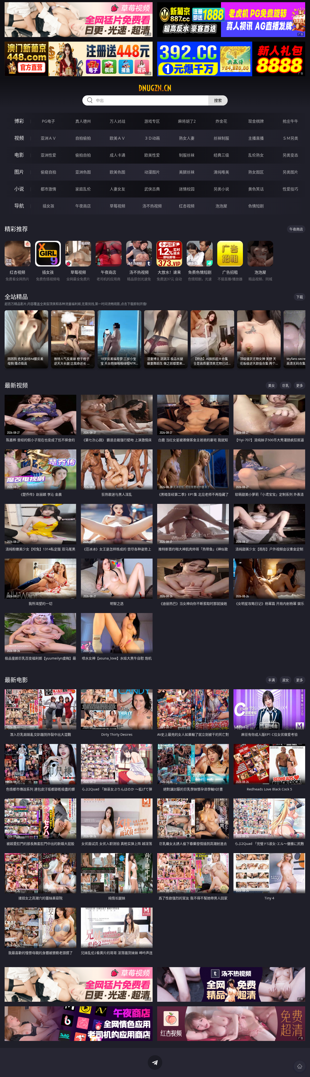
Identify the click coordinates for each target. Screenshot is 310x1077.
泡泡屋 (221, 206)
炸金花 (221, 121)
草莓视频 (117, 206)
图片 (19, 172)
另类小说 (221, 189)
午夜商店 (83, 206)
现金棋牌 (256, 121)
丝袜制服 (221, 138)
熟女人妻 (186, 138)
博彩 (19, 121)
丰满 (271, 680)
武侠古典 (152, 189)
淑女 (285, 680)
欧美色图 (117, 172)
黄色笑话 (256, 189)
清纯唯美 (221, 172)
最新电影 (16, 680)
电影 (19, 155)
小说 (19, 189)
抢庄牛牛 (290, 121)
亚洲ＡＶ (48, 138)
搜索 (218, 100)
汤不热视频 (152, 206)
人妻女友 (117, 189)
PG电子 (48, 121)
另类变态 (290, 155)
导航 (19, 206)
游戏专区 (152, 121)
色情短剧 (256, 206)
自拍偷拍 (83, 138)
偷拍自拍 (83, 155)
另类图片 (290, 172)
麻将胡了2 (187, 121)
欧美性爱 (152, 155)
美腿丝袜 (186, 172)
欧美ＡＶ (117, 138)
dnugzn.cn (155, 88)
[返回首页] (299, 1066)
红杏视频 (186, 206)
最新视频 (16, 385)
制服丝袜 (186, 155)
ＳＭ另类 (290, 138)
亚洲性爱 (48, 155)
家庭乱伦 (83, 189)
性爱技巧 (290, 189)
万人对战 (117, 121)
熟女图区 (256, 172)
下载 (299, 297)
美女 (271, 385)
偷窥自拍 (48, 172)
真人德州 (83, 121)
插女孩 (48, 206)
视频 (19, 138)
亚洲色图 (83, 172)
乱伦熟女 (256, 155)
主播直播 (256, 138)
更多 (299, 385)
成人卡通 (117, 155)
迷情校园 (186, 189)
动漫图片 (152, 172)
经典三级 (221, 155)
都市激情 (48, 189)
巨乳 (285, 385)
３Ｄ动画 (152, 138)
